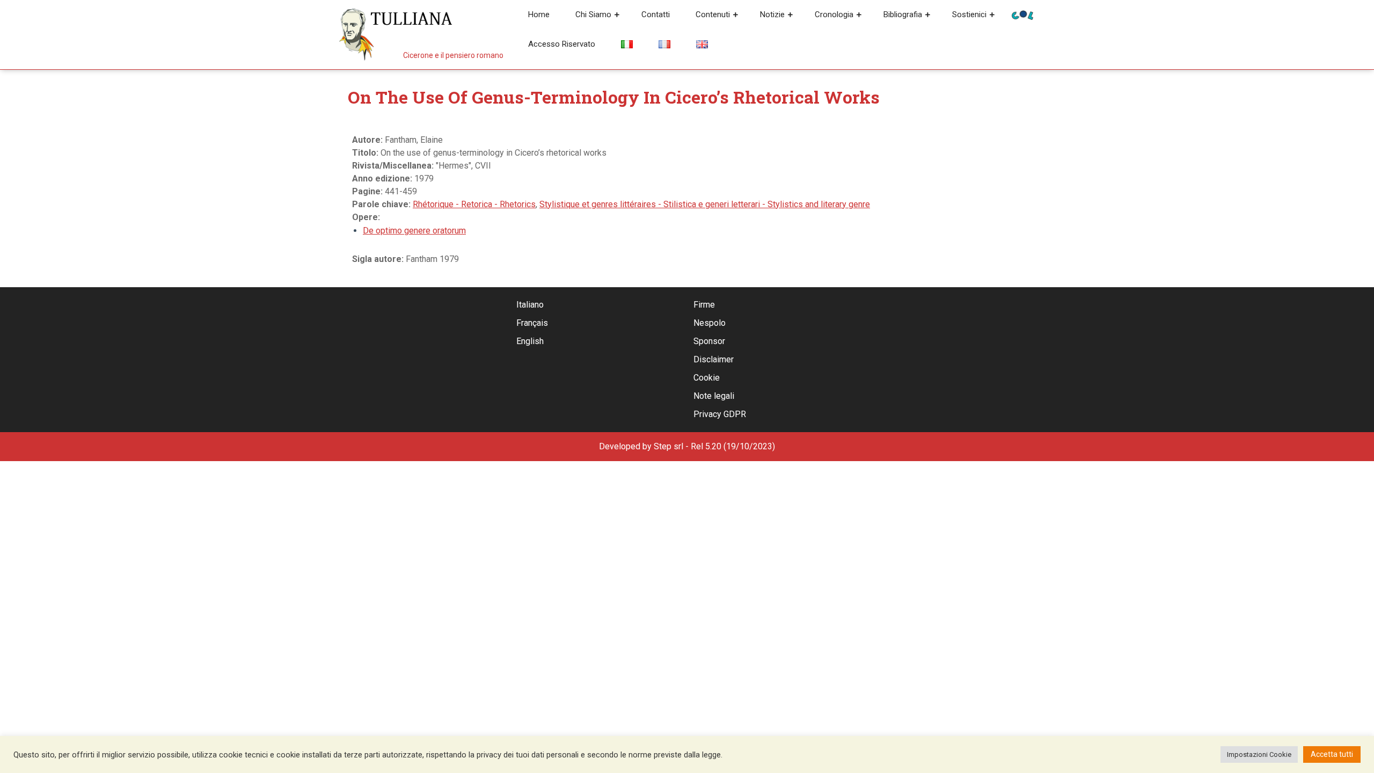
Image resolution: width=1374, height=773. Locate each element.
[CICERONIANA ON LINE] (1022, 14)
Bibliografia (902, 14)
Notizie (772, 14)
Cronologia (834, 14)
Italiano (530, 305)
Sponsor (709, 341)
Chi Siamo (593, 14)
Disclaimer (713, 359)
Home (539, 14)
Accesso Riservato (561, 44)
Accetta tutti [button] (1332, 754)
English (530, 341)
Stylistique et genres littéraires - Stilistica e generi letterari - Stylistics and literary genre (704, 204)
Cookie (706, 378)
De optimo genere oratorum (414, 230)
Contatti (655, 14)
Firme (704, 305)
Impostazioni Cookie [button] (1259, 754)
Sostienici (969, 14)
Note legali (713, 396)
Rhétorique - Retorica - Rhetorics (474, 204)
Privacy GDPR (719, 414)
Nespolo (709, 323)
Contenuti (713, 14)
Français (532, 323)
